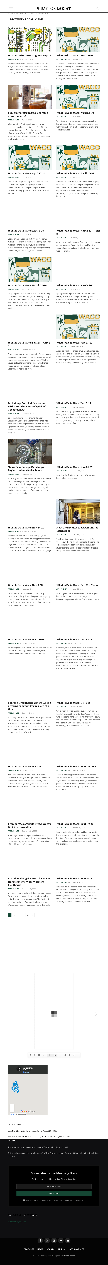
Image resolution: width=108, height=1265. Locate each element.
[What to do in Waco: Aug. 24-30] (78, 39)
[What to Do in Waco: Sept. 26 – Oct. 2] (78, 750)
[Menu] (11, 8)
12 (28, 915)
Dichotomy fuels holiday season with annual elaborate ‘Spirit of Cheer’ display (27, 406)
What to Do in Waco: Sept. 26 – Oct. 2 (77, 766)
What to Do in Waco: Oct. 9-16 (73, 702)
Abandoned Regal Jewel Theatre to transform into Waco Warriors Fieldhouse (29, 882)
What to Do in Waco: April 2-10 (26, 230)
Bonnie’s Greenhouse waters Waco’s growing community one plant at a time (29, 706)
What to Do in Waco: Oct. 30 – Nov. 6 (77, 585)
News (40, 1249)
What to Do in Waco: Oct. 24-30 (26, 639)
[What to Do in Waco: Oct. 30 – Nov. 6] (78, 569)
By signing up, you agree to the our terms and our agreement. (55, 1200)
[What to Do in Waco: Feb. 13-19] (78, 327)
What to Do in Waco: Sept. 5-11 (74, 878)
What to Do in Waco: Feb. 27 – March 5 (29, 344)
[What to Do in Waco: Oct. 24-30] (30, 623)
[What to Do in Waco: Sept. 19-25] (78, 808)
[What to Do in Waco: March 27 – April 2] (78, 215)
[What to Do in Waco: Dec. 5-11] (78, 387)
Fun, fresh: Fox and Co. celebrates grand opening (28, 114)
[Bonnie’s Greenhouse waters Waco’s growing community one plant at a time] (30, 687)
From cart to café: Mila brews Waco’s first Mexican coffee (29, 825)
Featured (29, 1249)
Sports (50, 1249)
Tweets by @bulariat (17, 1221)
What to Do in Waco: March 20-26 (27, 285)
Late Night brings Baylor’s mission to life (25, 1131)
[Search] (97, 8)
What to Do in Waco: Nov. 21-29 (74, 467)
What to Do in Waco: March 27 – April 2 (78, 232)
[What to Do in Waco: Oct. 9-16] (78, 687)
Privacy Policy (70, 1200)
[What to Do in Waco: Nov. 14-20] (30, 511)
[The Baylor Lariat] (54, 8)
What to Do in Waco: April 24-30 (75, 112)
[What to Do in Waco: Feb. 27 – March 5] (30, 327)
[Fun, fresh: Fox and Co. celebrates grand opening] (30, 97)
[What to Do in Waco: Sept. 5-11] (78, 862)
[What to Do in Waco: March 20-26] (30, 269)
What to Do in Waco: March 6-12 (75, 285)
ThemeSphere (69, 1256)
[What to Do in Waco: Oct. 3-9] (30, 750)
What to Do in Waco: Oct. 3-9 (24, 766)
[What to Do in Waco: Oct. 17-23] (78, 623)
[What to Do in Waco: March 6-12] (78, 269)
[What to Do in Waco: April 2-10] (30, 215)
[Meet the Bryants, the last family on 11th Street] (78, 511)
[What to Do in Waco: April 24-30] (78, 97)
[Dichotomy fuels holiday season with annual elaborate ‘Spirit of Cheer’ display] (30, 387)
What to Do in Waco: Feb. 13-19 (74, 342)
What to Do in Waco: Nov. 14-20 (26, 527)
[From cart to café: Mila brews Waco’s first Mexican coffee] (30, 808)
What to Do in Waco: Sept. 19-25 (74, 823)
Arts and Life (13, 59)
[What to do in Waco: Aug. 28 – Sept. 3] (30, 39)
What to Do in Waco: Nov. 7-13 (25, 585)
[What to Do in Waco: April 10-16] (78, 157)
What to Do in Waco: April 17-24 (26, 173)
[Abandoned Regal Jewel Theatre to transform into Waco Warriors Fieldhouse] (30, 862)
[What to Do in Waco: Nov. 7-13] (30, 569)
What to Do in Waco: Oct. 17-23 (74, 639)
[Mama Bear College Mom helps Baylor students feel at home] (30, 451)
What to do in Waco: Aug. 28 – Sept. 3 (29, 55)
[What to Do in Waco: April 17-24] (30, 157)
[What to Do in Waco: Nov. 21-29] (78, 451)
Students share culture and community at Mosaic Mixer (31, 1136)
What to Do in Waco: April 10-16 (75, 173)
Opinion (62, 1249)
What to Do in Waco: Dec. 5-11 (73, 403)
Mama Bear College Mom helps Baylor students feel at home (26, 469)
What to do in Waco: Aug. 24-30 (74, 55)
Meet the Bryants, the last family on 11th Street (77, 529)
